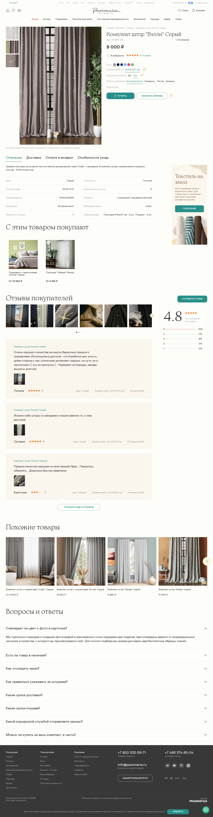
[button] (5, 259)
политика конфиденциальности (117, 798)
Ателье (139, 3)
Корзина (200, 10)
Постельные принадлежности (113, 19)
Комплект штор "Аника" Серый (175, 589)
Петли (160, 81)
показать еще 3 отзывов (79, 507)
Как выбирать (47, 774)
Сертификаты (81, 765)
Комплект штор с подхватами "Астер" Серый (80, 589)
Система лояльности (51, 783)
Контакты (91, 3)
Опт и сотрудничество (86, 757)
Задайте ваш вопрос (135, 778)
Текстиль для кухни (82, 19)
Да (129, 75)
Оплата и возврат (59, 157)
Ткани (178, 19)
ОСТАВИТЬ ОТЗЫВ (192, 299)
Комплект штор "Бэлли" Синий (30, 347)
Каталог (120, 28)
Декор (167, 19)
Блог (83, 3)
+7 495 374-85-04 (179, 753)
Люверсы (150, 81)
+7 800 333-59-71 (179, 3)
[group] (114, 64)
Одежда (154, 19)
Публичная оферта (90, 798)
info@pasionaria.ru (132, 765)
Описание (14, 157)
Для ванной (139, 19)
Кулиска (170, 81)
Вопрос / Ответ (115, 3)
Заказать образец (152, 96)
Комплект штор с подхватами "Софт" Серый (29, 589)
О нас (61, 3)
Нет (135, 75)
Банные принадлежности (19, 770)
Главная (110, 28)
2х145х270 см (132, 69)
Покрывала (61, 19)
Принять (178, 812)
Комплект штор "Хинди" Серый (124, 589)
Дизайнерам (149, 3)
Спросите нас (201, 3)
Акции (35, 19)
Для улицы (11, 787)
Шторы (46, 19)
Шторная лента (134, 81)
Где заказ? (13, 3)
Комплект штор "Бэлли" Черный (30, 461)
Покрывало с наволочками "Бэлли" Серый (23, 273)
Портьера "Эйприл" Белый (60, 272)
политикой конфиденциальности (149, 812)
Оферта (78, 770)
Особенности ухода (93, 157)
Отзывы (128, 3)
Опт (67, 3)
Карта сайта (80, 774)
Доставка (102, 3)
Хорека (75, 3)
